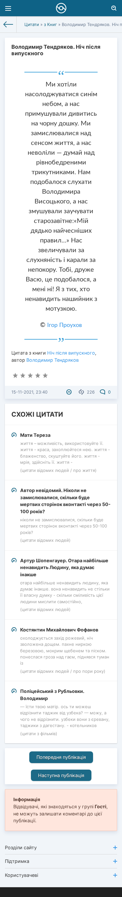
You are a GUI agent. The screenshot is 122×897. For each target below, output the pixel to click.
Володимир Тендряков (52, 360)
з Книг (50, 24)
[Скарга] (69, 392)
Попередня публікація (61, 757)
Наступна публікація (61, 775)
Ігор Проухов (64, 325)
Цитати (31, 24)
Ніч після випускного (71, 353)
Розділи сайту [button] (21, 847)
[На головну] (8, 24)
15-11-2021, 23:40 (29, 392)
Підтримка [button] (17, 861)
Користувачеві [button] (21, 875)
